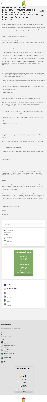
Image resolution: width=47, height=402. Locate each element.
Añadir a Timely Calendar (8, 237)
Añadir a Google (6, 238)
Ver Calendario (6, 234)
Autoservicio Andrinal (7, 357)
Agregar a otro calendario (8, 242)
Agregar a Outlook (7, 240)
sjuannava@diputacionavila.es (6, 336)
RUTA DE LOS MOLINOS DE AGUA (12, 288)
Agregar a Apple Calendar (8, 241)
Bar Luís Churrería (10, 292)
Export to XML (6, 244)
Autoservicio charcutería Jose (12, 296)
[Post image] (5, 285)
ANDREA (8, 303)
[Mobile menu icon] (2, 3)
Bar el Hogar (9, 284)
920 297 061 (3, 332)
